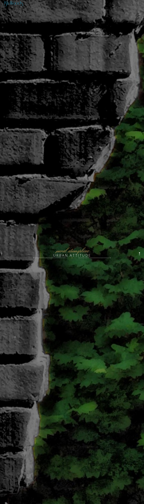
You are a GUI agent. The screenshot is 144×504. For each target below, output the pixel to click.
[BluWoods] (72, 4)
